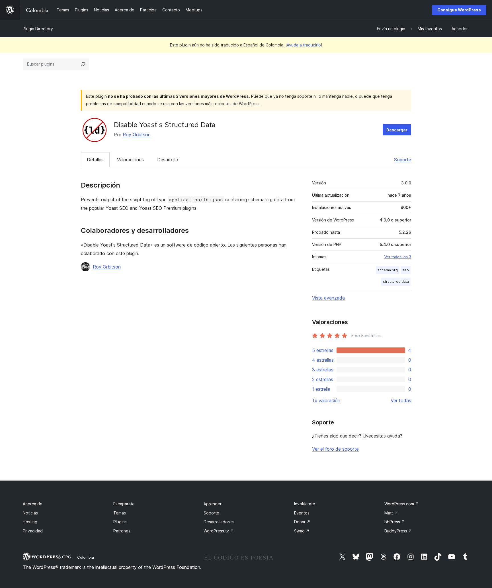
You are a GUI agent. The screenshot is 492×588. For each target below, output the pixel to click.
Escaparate (124, 503)
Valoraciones (130, 159)
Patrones (121, 530)
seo (405, 270)
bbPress (394, 521)
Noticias (30, 512)
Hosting (30, 521)
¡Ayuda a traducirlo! (304, 44)
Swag (301, 530)
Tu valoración (326, 400)
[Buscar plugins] (83, 64)
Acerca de (32, 503)
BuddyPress (398, 530)
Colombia (85, 557)
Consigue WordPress (459, 9)
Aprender (213, 503)
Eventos (301, 512)
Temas (119, 512)
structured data (396, 281)
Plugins (120, 521)
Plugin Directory (38, 28)
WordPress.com (401, 503)
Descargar (396, 129)
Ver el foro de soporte (335, 449)
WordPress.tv (219, 530)
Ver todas (401, 400)
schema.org (388, 270)
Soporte (402, 159)
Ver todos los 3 (397, 257)
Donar (302, 521)
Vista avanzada (328, 298)
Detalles (95, 159)
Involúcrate (304, 503)
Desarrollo (167, 159)
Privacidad (33, 530)
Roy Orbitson (137, 134)
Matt (391, 512)
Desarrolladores (219, 521)
